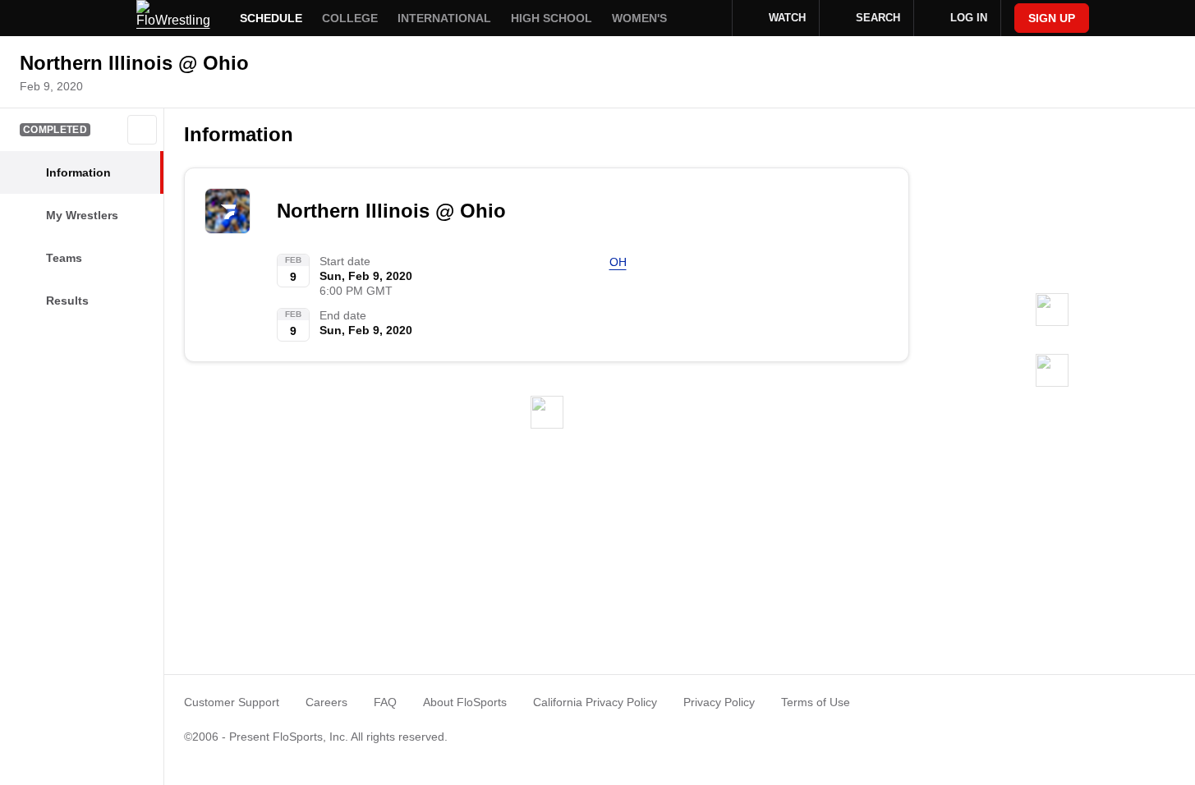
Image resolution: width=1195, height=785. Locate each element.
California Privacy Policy (595, 702)
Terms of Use (815, 702)
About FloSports (465, 702)
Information (238, 134)
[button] (142, 130)
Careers (326, 702)
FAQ (385, 702)
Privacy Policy (719, 702)
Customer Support (231, 702)
